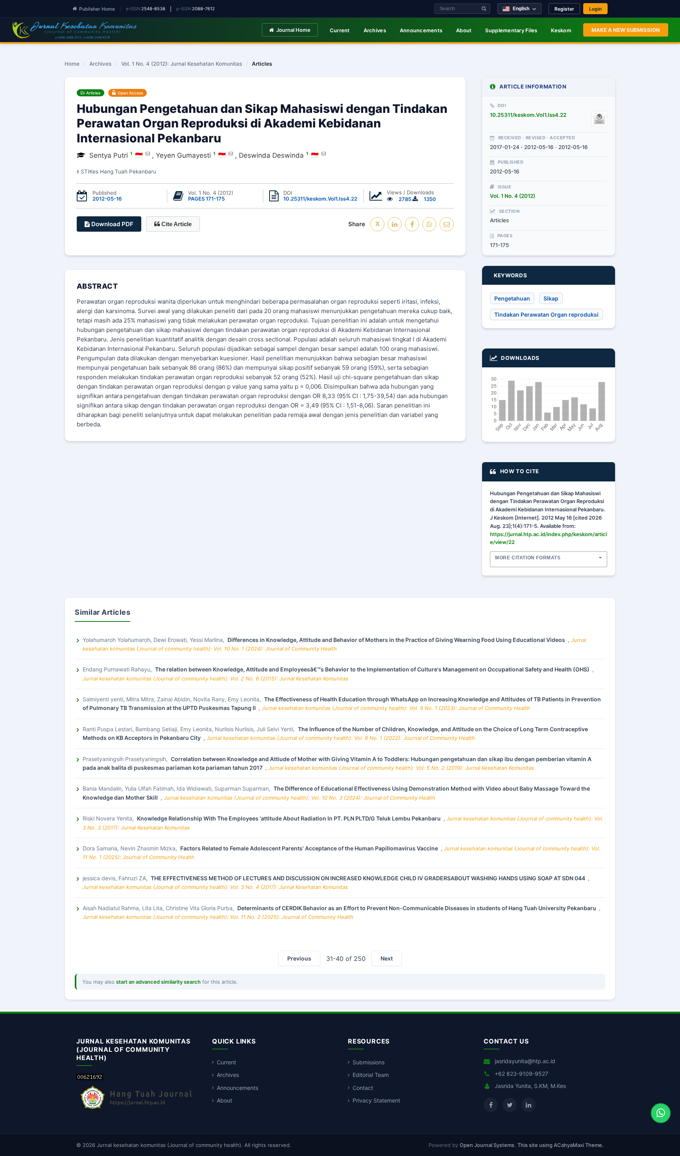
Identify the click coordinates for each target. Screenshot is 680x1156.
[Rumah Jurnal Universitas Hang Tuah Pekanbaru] (136, 1109)
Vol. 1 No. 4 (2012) (512, 196)
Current (340, 30)
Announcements (421, 30)
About (463, 30)
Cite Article (176, 224)
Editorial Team (371, 1074)
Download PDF (111, 224)
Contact (363, 1087)
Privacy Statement (376, 1100)
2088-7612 (203, 8)
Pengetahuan (512, 298)
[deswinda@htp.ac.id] (324, 153)
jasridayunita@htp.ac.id (525, 1061)
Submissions (368, 1062)
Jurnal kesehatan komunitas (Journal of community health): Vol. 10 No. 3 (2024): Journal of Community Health (299, 798)
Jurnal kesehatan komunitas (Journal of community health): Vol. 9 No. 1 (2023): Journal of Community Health (396, 708)
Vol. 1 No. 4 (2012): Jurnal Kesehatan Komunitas (181, 64)
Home (72, 64)
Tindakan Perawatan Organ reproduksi (546, 314)
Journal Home (293, 30)
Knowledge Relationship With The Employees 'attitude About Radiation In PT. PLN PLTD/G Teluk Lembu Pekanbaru (289, 818)
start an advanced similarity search (158, 982)
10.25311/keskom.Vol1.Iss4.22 (320, 198)
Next (387, 958)
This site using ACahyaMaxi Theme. (560, 1145)
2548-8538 (153, 8)
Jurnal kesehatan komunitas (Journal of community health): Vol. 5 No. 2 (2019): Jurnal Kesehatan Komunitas (401, 768)
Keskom (561, 30)
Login (595, 9)
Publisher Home (97, 9)
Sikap (550, 298)
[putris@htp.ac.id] (148, 153)
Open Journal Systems (487, 1145)
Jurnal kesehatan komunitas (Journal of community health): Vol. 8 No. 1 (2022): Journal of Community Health (341, 738)
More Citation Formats (528, 557)
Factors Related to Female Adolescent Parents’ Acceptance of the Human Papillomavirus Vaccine (309, 848)
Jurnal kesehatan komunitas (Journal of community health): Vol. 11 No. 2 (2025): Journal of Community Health (218, 917)
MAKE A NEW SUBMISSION (625, 30)
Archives (375, 30)
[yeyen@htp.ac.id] (231, 153)
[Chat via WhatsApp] (660, 1113)
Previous (299, 958)
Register (564, 9)
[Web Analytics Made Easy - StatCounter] (89, 1078)
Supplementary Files (511, 30)
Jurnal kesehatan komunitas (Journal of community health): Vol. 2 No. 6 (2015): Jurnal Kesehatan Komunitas (215, 678)
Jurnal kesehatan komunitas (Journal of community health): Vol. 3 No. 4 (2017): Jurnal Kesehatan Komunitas (215, 887)
